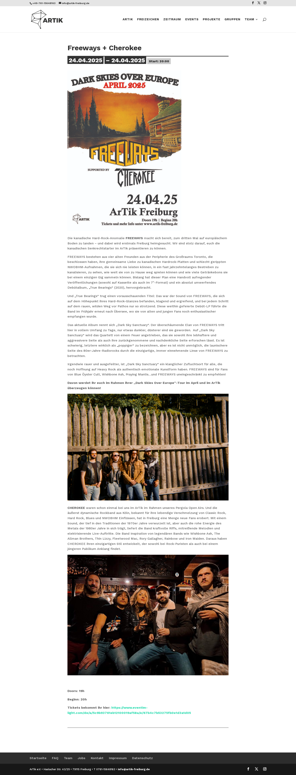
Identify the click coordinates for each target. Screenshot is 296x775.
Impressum (118, 758)
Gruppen (232, 19)
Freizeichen (148, 19)
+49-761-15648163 (43, 3)
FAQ (55, 758)
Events (192, 19)
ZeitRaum (172, 19)
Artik (128, 19)
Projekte (211, 19)
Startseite (38, 758)
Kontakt (97, 758)
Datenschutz (142, 758)
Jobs (81, 758)
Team (249, 19)
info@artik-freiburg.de (134, 769)
